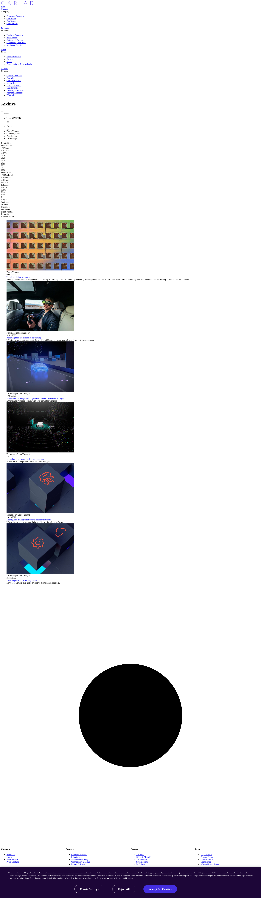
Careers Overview (14, 76)
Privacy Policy (207, 857)
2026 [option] (3, 155)
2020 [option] (3, 170)
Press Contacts (13, 862)
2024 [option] (3, 160)
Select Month (7, 212)
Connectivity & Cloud (16, 42)
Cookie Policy (207, 859)
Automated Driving (15, 40)
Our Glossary (12, 23)
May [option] (3, 192)
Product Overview (79, 854)
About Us (11, 854)
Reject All (124, 889)
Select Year (6, 172)
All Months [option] (6, 180)
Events (9, 61)
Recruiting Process (15, 93)
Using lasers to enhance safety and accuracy (25, 459)
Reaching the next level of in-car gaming (24, 338)
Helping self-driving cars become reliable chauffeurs (29, 520)
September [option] (5, 202)
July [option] (3, 197)
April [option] (3, 190)
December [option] (5, 209)
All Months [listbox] (6, 177)
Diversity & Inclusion (16, 90)
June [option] (3, 195)
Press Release (12, 859)
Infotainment (12, 38)
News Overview (14, 57)
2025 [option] (3, 158)
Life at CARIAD (14, 85)
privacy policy (112, 878)
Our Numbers (12, 21)
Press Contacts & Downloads (19, 64)
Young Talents (13, 83)
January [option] (4, 182)
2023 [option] (3, 163)
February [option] (5, 185)
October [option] (4, 204)
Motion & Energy (14, 45)
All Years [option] (5, 153)
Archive (10, 59)
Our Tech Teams (14, 80)
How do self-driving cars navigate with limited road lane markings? (35, 398)
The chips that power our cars (19, 277)
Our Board (11, 19)
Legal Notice (206, 854)
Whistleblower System (210, 864)
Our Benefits (12, 88)
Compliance (206, 862)
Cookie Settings (89, 889)
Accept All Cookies (160, 889)
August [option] (4, 199)
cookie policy (128, 878)
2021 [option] (3, 168)
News (9, 857)
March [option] (4, 187)
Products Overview (15, 35)
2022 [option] (3, 165)
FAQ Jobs (11, 95)
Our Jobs (10, 78)
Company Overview (15, 16)
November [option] (5, 207)
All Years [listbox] (5, 150)
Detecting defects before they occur (22, 580)
